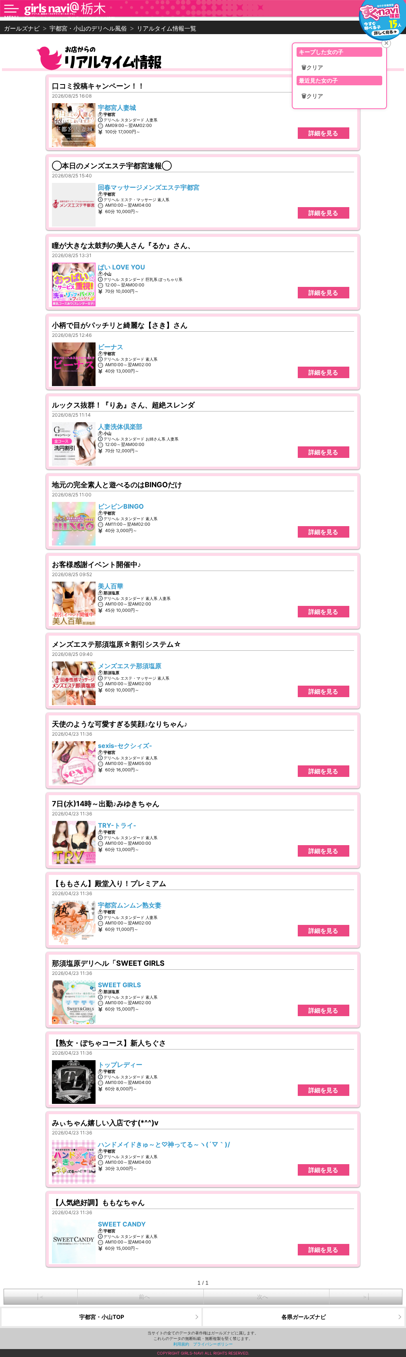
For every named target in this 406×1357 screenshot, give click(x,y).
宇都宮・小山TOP (101, 1316)
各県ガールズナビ (304, 1316)
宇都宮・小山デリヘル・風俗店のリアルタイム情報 (69, 18)
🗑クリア (312, 67)
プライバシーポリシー (213, 1344)
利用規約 (181, 1344)
